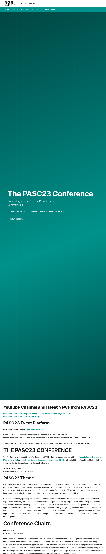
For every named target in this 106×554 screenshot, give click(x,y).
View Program (16, 219)
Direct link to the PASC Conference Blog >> (22, 417)
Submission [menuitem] (36, 9)
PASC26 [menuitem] (32, 3)
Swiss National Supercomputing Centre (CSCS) (44, 460)
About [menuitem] (14, 9)
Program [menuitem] (24, 9)
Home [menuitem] (23, 3)
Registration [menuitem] (50, 9)
